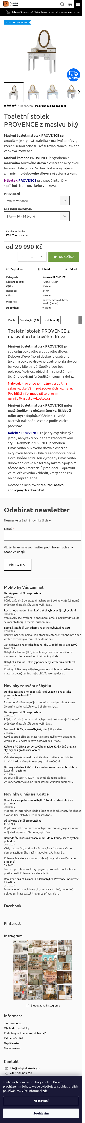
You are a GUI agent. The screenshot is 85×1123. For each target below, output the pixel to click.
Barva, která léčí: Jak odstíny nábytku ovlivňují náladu (37, 627)
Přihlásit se (17, 565)
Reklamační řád (13, 1038)
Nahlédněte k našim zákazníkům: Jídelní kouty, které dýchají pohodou (41, 839)
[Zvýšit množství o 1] (41, 257)
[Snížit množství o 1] (22, 257)
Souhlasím (41, 1113)
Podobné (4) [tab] (51, 320)
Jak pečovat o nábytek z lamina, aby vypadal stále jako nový (40, 644)
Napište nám (12, 1043)
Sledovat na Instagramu (45, 1005)
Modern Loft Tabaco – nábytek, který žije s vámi (33, 729)
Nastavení (41, 1100)
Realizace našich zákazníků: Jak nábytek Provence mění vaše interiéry (41, 880)
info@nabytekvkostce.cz (31, 398)
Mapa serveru (12, 1048)
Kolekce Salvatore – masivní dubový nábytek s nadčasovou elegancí (40, 860)
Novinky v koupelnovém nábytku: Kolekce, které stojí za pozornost (38, 801)
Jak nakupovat (13, 1023)
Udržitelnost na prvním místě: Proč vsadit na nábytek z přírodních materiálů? (38, 693)
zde (45, 1090)
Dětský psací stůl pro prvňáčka (22, 593)
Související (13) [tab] (29, 320)
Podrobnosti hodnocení (50, 105)
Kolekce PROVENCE (53, 277)
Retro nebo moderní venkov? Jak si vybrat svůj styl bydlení (40, 610)
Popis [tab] (11, 320)
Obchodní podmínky (16, 1028)
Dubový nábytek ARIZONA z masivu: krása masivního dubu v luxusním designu (40, 768)
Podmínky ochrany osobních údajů (25, 1033)
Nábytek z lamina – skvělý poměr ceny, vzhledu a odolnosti (40, 662)
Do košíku (66, 256)
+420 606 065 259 (21, 1073)
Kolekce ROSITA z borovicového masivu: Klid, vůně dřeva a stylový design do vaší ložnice (40, 748)
